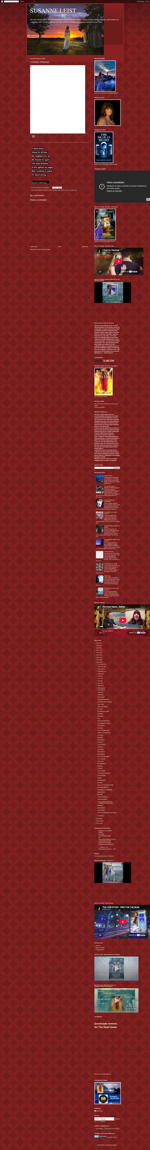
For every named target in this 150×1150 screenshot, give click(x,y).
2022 (97, 648)
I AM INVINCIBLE (102, 799)
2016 (97, 662)
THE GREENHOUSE (103, 699)
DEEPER (100, 794)
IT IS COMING (101, 759)
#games (105, 836)
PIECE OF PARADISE (103, 721)
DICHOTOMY (101, 810)
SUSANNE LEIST (53, 10)
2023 (97, 645)
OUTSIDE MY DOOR (103, 711)
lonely (50, 190)
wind (75, 190)
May (99, 681)
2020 (97, 652)
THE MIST (100, 714)
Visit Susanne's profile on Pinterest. (104, 856)
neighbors (54, 190)
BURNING (100, 716)
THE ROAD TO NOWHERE (104, 790)
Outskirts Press (100, 949)
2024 (97, 643)
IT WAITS (100, 742)
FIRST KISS (107, 576)
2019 (97, 655)
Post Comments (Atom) (44, 249)
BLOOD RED (101, 740)
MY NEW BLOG (101, 763)
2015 (97, 818)
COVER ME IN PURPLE (104, 773)
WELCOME (100, 704)
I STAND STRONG (102, 797)
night (59, 190)
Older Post (85, 246)
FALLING (99, 709)
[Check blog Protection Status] (100, 1137)
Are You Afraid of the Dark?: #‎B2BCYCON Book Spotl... (105, 802)
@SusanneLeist (102, 839)
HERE (103, 407)
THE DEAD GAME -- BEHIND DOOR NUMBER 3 (112, 487)
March (99, 685)
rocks (66, 190)
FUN (98, 718)
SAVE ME (100, 737)
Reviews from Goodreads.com (102, 1074)
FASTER (99, 782)
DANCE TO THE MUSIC (104, 733)
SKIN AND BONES (102, 706)
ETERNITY (100, 805)
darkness (40, 190)
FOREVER (100, 695)
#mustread (108, 842)
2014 (97, 821)
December (101, 664)
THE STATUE (101, 690)
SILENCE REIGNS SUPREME (109, 500)
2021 (97, 650)
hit (47, 190)
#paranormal (107, 841)
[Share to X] (57, 188)
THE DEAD (100, 749)
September (101, 671)
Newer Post (34, 246)
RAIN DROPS (101, 792)
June (99, 678)
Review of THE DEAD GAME (105, 785)
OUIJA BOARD (101, 780)
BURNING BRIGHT (102, 787)
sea (69, 190)
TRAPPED (100, 692)
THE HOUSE (101, 697)
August (100, 674)
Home (59, 246)
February (100, 688)
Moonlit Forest (108, 475)
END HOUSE (101, 752)
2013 (97, 823)
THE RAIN (100, 735)
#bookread (101, 842)
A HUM (99, 778)
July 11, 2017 (112, 849)
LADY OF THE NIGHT (103, 730)
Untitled (34, 140)
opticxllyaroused (44, 183)
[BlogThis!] (55, 188)
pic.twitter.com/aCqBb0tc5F (105, 844)
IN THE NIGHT (101, 744)
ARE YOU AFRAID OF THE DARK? (107, 812)
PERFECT (100, 747)
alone (36, 190)
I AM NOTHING (101, 775)
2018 (97, 657)
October (100, 669)
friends (45, 190)
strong (72, 190)
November (101, 666)
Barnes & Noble (100, 947)
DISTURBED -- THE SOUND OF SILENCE (107, 1128)
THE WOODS (101, 725)
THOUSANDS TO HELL (104, 723)
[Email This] (53, 188)
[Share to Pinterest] (61, 188)
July (99, 676)
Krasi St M (42, 140)
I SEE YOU (100, 761)
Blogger (114, 1145)
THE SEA (100, 766)
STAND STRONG (109, 551)
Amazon (98, 945)
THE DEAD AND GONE (110, 564)
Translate (102, 1121)
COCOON (100, 728)
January (100, 815)
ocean (62, 190)
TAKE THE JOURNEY (103, 756)
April (99, 683)
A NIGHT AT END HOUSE (104, 702)
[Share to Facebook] (59, 188)
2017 (97, 660)
